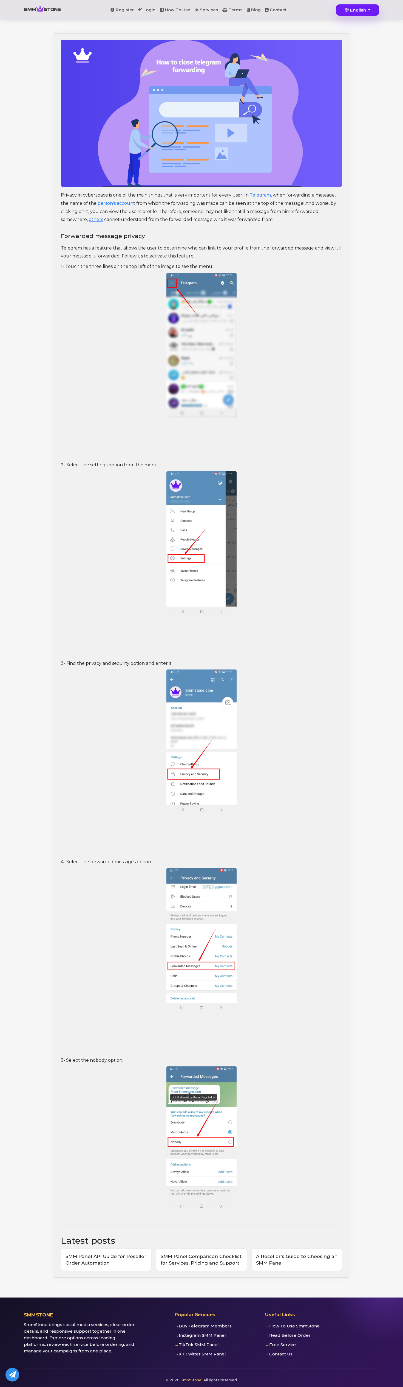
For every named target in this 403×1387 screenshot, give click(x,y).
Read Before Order (290, 1335)
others (96, 219)
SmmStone (191, 1380)
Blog (255, 9)
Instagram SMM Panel (202, 1335)
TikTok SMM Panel (199, 1344)
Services (208, 9)
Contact (277, 9)
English (358, 10)
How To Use (177, 9)
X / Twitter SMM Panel (202, 1354)
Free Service (282, 1344)
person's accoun (115, 203)
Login (148, 9)
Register (124, 9)
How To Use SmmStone (294, 1326)
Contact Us (281, 1354)
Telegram (260, 195)
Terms (235, 9)
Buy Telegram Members (205, 1326)
